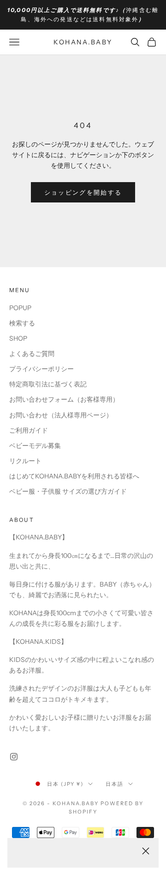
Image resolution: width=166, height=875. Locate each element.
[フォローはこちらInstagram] (13, 756)
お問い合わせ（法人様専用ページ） (61, 415)
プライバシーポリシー (41, 369)
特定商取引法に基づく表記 (48, 384)
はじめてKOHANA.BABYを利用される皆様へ (74, 476)
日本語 (115, 784)
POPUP (20, 308)
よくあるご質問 (31, 353)
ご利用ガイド (28, 430)
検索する (22, 323)
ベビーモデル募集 (35, 445)
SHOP (18, 338)
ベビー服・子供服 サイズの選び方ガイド (68, 491)
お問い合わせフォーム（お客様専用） (64, 399)
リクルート (25, 461)
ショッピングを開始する (83, 192)
